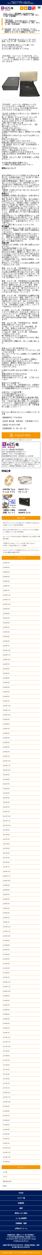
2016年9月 (6, 1106)
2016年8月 (6, 1111)
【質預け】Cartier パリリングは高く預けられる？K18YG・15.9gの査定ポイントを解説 (19, 544)
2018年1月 (6, 1033)
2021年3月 (6, 858)
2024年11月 (6, 655)
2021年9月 (6, 830)
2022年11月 (6, 765)
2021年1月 (6, 867)
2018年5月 (6, 1014)
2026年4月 (6, 577)
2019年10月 (6, 936)
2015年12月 (6, 1148)
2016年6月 (6, 1120)
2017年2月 (6, 1083)
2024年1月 (6, 701)
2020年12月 (6, 871)
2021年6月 (6, 844)
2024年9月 (6, 664)
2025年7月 (6, 618)
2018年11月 (6, 987)
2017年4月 (6, 1074)
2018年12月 (6, 982)
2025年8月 (6, 613)
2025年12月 (6, 595)
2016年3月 (6, 1134)
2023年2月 (6, 752)
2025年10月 (6, 604)
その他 (5, 1172)
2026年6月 (6, 567)
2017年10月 (6, 1046)
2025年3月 (6, 636)
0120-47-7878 (22, 435)
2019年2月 (6, 973)
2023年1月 (6, 756)
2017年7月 (6, 1060)
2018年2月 (6, 1028)
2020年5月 (6, 904)
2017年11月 (6, 1042)
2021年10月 (6, 825)
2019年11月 (6, 931)
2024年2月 (6, 696)
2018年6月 (6, 1010)
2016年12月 (6, 1093)
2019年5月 (6, 959)
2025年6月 (6, 623)
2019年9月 (6, 940)
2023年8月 (6, 724)
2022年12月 (6, 761)
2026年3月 (6, 581)
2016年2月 (6, 1139)
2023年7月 (6, 729)
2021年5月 (6, 848)
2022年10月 (6, 770)
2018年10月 (6, 991)
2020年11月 (6, 876)
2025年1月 (6, 646)
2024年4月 (6, 687)
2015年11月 (6, 1152)
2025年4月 (6, 632)
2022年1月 (6, 811)
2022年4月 (6, 798)
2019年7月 (6, 950)
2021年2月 (6, 862)
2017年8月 (6, 1056)
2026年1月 (6, 590)
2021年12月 (6, 816)
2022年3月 (6, 802)
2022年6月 (6, 788)
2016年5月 (6, 1125)
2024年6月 (6, 678)
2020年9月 (6, 885)
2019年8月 (6, 945)
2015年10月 (6, 1157)
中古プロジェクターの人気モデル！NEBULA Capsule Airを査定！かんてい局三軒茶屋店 (21, 524)
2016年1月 (6, 1143)
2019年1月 (6, 977)
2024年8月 (6, 669)
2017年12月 (6, 1037)
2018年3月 (6, 1023)
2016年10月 (6, 1102)
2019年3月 (6, 968)
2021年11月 (6, 821)
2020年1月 (6, 922)
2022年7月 (6, 784)
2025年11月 (6, 600)
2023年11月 (6, 710)
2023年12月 (6, 706)
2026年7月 (6, 563)
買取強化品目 (7, 1181)
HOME (5, 13)
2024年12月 (6, 650)
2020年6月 (6, 899)
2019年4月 (6, 964)
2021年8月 (6, 835)
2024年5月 (6, 682)
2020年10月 (6, 881)
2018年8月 (6, 1000)
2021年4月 (6, 853)
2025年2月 (6, 641)
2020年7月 (6, 894)
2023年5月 (6, 738)
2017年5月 (6, 1069)
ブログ (11, 13)
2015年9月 (6, 1162)
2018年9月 (6, 996)
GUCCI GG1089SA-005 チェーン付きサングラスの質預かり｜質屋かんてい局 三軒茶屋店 (21, 531)
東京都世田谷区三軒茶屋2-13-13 (16, 452)
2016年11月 (6, 1097)
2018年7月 (6, 1005)
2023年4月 (6, 742)
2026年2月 (6, 586)
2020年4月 (6, 908)
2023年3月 (6, 747)
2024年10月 (6, 659)
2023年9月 (6, 719)
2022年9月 (6, 775)
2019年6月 (6, 954)
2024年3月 (6, 692)
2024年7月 (6, 673)
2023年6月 (6, 733)
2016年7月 (6, 1116)
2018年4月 (6, 1019)
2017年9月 (6, 1051)
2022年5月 (6, 793)
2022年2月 (6, 807)
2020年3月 (6, 913)
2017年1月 (6, 1088)
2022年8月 (6, 779)
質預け (5, 1186)
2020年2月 (6, 917)
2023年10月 (6, 715)
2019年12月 (6, 927)
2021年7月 (6, 839)
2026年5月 (6, 572)
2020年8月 (6, 890)
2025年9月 (6, 609)
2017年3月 (6, 1079)
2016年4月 (6, 1129)
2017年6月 (6, 1065)
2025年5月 (6, 627)
